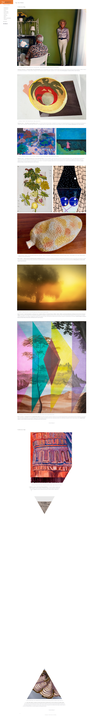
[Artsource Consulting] (6, 2)
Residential (6, 7)
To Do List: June (21, 429)
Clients (5, 14)
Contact (5, 19)
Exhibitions (6, 11)
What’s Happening (7, 18)
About (5, 16)
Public (5, 10)
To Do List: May (21, 7)
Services (5, 15)
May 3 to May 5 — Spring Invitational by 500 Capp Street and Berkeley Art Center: (31, 258)
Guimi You (32, 158)
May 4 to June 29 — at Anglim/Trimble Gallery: (29, 416)
